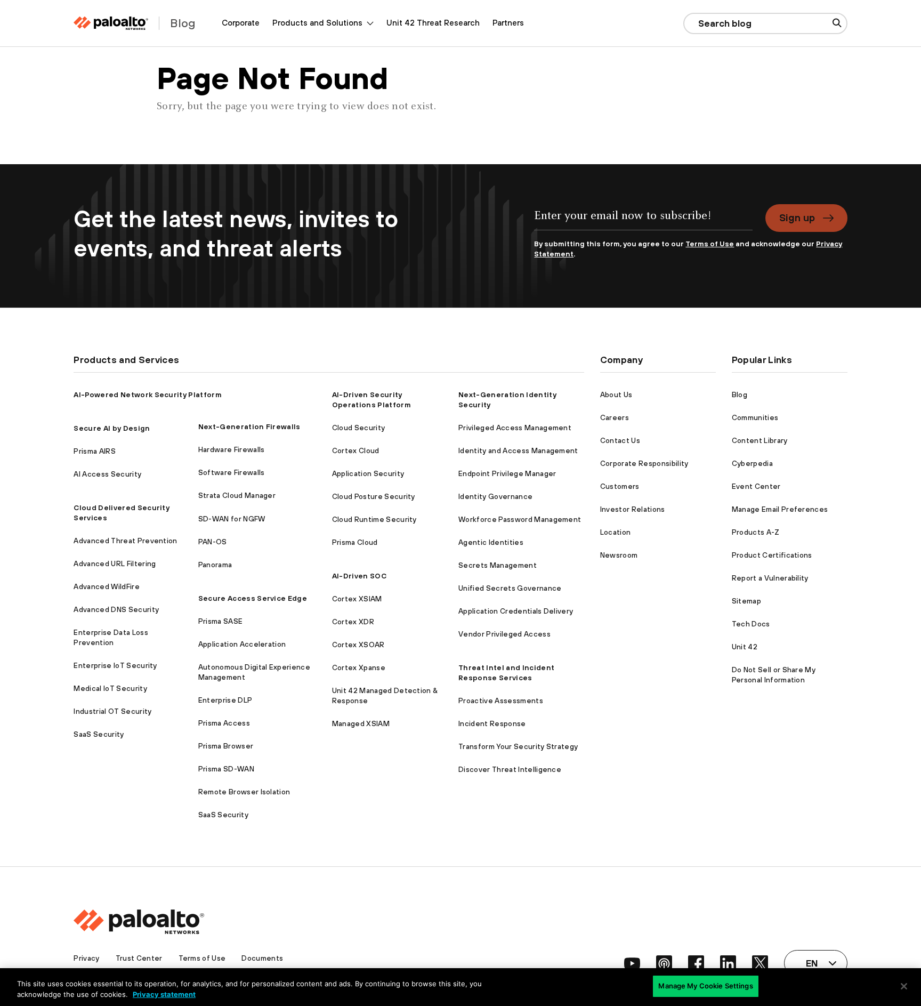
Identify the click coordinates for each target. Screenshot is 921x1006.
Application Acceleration (242, 644)
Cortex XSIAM (357, 598)
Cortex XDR (353, 621)
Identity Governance (495, 496)
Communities (755, 417)
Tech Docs (751, 623)
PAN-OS (212, 541)
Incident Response (492, 723)
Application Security (368, 473)
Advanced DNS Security (116, 609)
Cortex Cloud (355, 450)
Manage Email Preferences (780, 509)
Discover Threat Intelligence (509, 769)
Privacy (86, 958)
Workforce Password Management (519, 519)
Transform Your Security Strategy (518, 746)
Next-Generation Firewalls (249, 426)
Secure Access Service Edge (252, 598)
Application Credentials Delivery (515, 611)
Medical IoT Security (110, 688)
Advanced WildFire (106, 586)
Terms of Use (709, 243)
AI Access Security (107, 474)
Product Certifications (772, 555)
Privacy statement (164, 994)
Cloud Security (358, 427)
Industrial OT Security (112, 711)
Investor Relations (632, 509)
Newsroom (619, 555)
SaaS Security (99, 734)
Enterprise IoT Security (115, 665)
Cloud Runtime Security (374, 519)
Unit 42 (744, 646)
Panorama (215, 564)
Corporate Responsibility (644, 463)
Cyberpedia (752, 463)
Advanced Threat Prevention (125, 540)
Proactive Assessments (500, 700)
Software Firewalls (231, 472)
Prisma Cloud (355, 542)
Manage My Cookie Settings (705, 985)
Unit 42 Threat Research (433, 22)
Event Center (756, 486)
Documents (262, 958)
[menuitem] (240, 23)
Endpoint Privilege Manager (507, 473)
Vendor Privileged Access (504, 634)
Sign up (797, 217)
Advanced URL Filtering (115, 563)
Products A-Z (756, 532)
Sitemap (746, 601)
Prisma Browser (225, 746)
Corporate (241, 22)
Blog (739, 394)
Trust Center (139, 958)
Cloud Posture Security (373, 496)
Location (615, 532)
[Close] (904, 986)
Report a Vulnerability (770, 578)
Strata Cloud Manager (237, 495)
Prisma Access (224, 723)
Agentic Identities (490, 542)
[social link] (632, 963)
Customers (620, 486)
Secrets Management (497, 565)
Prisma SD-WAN (226, 768)
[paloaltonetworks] (111, 23)
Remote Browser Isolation (244, 791)
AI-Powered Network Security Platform (148, 394)
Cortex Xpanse (358, 667)
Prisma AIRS (95, 451)
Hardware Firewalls (231, 449)
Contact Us (620, 440)
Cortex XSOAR (358, 644)
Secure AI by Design (112, 428)
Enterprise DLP (225, 700)
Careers (614, 417)
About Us (616, 394)
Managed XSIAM (361, 723)
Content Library (760, 440)
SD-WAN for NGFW (231, 518)
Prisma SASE (220, 621)
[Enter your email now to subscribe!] (643, 221)
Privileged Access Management (514, 427)
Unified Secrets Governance (509, 588)
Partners (508, 22)
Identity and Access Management (518, 450)
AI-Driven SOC (359, 576)
